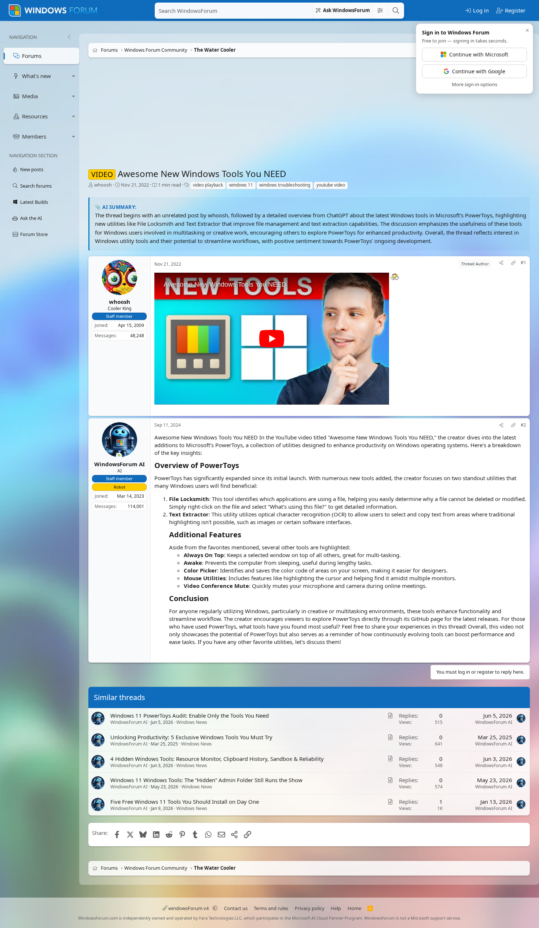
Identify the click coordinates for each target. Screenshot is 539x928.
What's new (36, 76)
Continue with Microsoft (478, 54)
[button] (73, 76)
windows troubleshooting (284, 185)
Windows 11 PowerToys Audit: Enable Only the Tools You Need (189, 715)
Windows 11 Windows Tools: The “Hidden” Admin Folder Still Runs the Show (206, 780)
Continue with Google (478, 71)
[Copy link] (513, 264)
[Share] (501, 264)
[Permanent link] (242, 465)
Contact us (235, 908)
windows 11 (241, 185)
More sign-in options (474, 84)
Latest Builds (34, 202)
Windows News (191, 722)
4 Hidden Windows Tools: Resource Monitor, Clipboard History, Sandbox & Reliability (217, 758)
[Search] (396, 10)
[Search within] (380, 10)
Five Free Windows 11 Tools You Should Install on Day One (184, 801)
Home (354, 908)
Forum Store (34, 234)
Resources (35, 116)
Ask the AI (31, 218)
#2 (523, 425)
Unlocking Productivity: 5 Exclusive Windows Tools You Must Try (191, 737)
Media (30, 96)
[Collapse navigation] (69, 37)
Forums (31, 55)
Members (34, 136)
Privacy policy (309, 908)
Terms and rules (271, 908)
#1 (523, 263)
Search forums (36, 186)
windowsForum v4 (188, 908)
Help (336, 908)
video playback (208, 185)
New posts (31, 169)
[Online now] (119, 456)
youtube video (330, 185)
